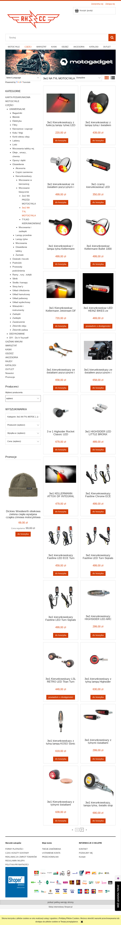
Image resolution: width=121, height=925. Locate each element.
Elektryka (17, 121)
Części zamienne (24, 172)
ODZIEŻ (9, 353)
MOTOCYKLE (12, 101)
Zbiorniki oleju (19, 326)
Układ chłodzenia (20, 290)
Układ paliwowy (20, 298)
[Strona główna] (33, 18)
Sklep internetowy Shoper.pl (60, 907)
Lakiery (16, 140)
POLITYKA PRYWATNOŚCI (17, 865)
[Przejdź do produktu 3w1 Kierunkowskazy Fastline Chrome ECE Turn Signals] (98, 474)
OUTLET (9, 369)
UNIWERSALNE (17, 109)
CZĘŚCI (9, 105)
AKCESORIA (11, 357)
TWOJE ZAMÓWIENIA (51, 849)
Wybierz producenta (14, 392)
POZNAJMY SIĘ (86, 853)
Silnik (15, 278)
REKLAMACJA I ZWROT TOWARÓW (21, 857)
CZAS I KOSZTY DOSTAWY (17, 853)
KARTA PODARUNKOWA (17, 97)
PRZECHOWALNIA (50, 857)
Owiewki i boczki (20, 259)
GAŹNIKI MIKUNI (14, 341)
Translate (26, 82)
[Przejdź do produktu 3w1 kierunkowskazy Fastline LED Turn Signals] (98, 536)
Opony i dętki (19, 160)
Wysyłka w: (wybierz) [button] (16, 433)
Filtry (14, 125)
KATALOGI (10, 365)
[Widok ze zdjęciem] (107, 78)
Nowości (9, 373)
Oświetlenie (18, 164)
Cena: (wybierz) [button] (14, 441)
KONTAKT (83, 849)
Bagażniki (17, 113)
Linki (14, 144)
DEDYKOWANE (17, 333)
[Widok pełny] (113, 78)
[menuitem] (13, 46)
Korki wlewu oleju (21, 136)
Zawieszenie (18, 322)
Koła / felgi (17, 132)
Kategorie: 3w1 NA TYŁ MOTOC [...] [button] (22, 417)
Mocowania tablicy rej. (23, 148)
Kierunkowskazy (24, 176)
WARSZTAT (11, 345)
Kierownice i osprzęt (22, 129)
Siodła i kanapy (20, 282)
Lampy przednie (24, 235)
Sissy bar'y (17, 286)
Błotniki (16, 117)
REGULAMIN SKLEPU (15, 861)
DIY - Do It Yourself (18, 337)
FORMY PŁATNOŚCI (14, 849)
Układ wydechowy (21, 302)
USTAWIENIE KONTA (51, 853)
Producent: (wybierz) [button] (16, 425)
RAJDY (8, 361)
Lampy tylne (22, 239)
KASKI (8, 349)
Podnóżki (17, 263)
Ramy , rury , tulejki (22, 274)
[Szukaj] (112, 37)
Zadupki (16, 314)
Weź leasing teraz (118, 896)
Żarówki (19, 255)
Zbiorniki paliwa (20, 330)
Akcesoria (20, 168)
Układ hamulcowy (21, 294)
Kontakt (82, 857)
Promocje (10, 377)
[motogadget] (60, 62)
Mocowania (21, 243)
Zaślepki (16, 318)
